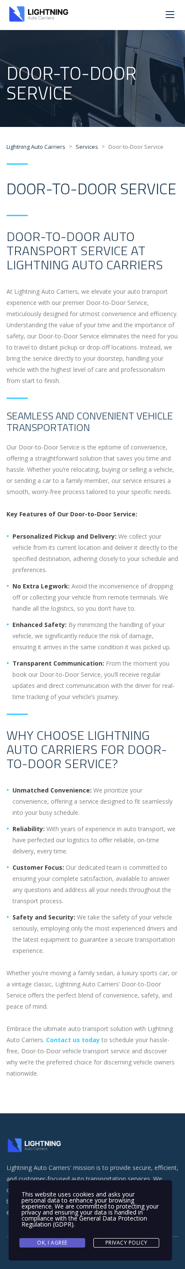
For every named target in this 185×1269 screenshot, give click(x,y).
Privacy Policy (126, 1242)
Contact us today (73, 1040)
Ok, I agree (52, 1242)
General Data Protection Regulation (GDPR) (84, 1221)
